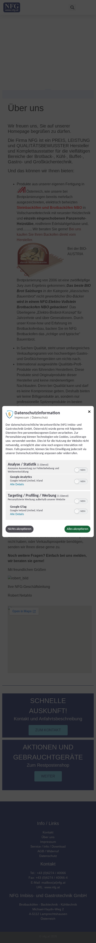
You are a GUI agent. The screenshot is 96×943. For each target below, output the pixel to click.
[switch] (81, 469)
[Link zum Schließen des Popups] (89, 412)
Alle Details (17, 484)
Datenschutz (40, 417)
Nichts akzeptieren (19, 529)
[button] (77, 470)
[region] (48, 490)
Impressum (22, 417)
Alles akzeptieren (77, 529)
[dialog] (48, 471)
